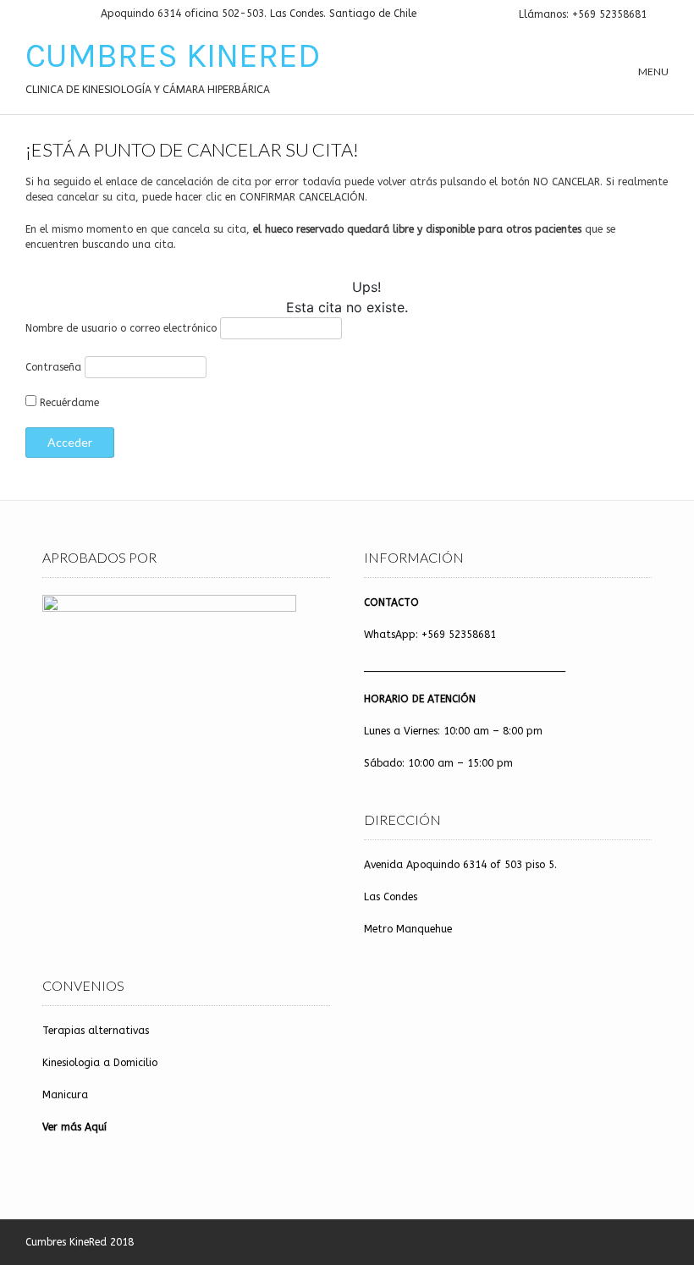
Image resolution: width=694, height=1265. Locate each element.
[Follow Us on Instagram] (71, 14)
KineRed (88, 1242)
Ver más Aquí (74, 1127)
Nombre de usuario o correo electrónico (121, 328)
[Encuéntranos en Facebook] (51, 14)
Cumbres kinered (173, 56)
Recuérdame (67, 403)
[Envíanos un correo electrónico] (30, 14)
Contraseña (53, 367)
